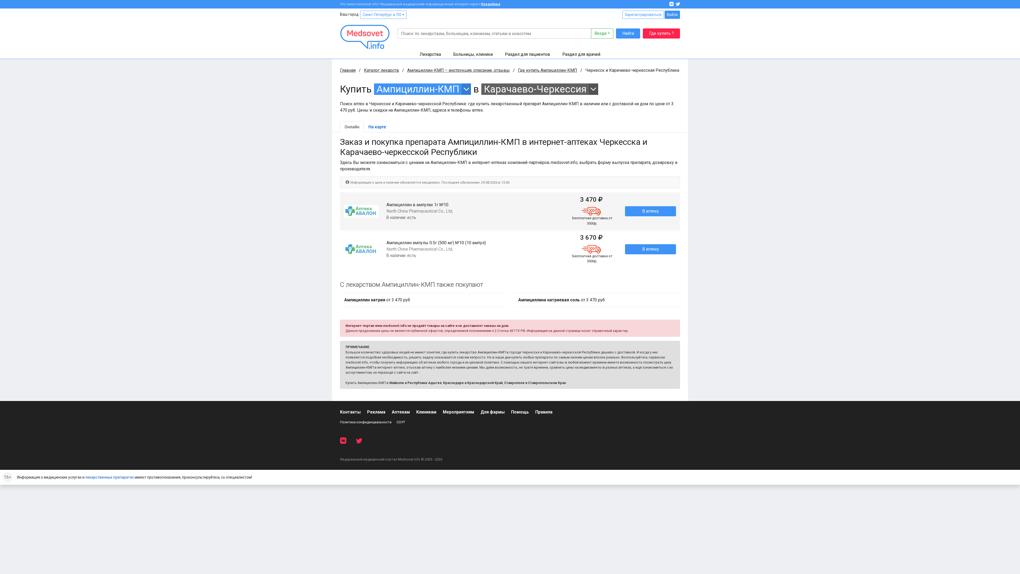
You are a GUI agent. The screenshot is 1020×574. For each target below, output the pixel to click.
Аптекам (401, 412)
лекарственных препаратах (109, 477)
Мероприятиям (458, 412)
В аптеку (650, 211)
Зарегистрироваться (643, 14)
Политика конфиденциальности (366, 422)
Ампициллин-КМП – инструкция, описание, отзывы (458, 70)
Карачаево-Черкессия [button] (535, 89)
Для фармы (493, 412)
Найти (628, 33)
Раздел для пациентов (527, 54)
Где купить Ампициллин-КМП (547, 70)
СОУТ (401, 422)
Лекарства (430, 54)
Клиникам (426, 412)
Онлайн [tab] (352, 126)
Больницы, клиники (473, 54)
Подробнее (490, 4)
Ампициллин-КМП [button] (417, 89)
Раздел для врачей (581, 54)
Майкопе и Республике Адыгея (415, 383)
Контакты (350, 412)
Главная (348, 70)
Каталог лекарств (381, 70)
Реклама (376, 412)
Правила (543, 412)
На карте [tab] (377, 126)
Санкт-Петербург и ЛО (382, 14)
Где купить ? (661, 33)
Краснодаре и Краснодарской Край (473, 383)
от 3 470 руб (377, 299)
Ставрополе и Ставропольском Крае (535, 383)
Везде (600, 33)
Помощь (520, 412)
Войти (672, 14)
